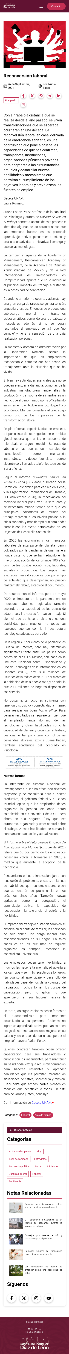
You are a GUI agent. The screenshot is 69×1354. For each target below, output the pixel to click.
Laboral (25, 1115)
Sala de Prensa (43, 1115)
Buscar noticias (23, 1129)
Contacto (56, 6)
